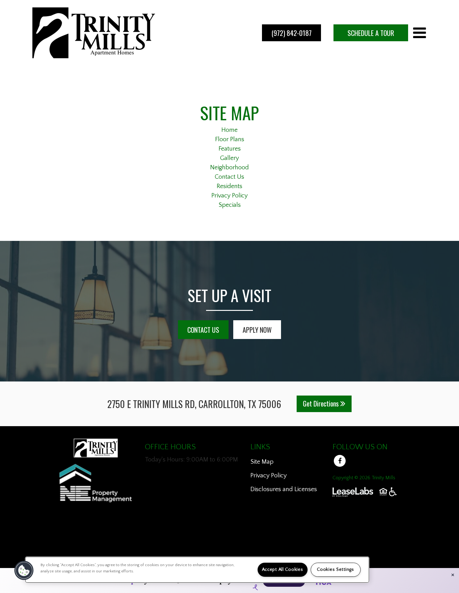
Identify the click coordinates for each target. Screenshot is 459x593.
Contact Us (229, 176)
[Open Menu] (419, 33)
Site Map (262, 461)
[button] (341, 462)
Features (230, 148)
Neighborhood (229, 167)
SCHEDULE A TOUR (371, 33)
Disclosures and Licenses (283, 489)
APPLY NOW (257, 330)
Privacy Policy (229, 195)
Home (229, 130)
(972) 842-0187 (291, 33)
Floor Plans (229, 139)
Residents (229, 186)
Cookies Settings (335, 569)
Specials (230, 205)
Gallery (229, 158)
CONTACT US (203, 330)
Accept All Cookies (282, 569)
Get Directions (321, 403)
